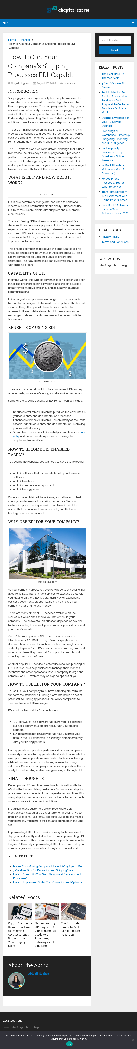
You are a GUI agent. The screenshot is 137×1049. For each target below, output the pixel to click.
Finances (69, 83)
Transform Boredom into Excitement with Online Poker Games (114, 196)
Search (115, 50)
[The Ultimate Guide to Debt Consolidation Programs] (73, 911)
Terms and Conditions (115, 242)
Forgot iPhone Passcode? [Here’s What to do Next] (113, 182)
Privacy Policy (110, 236)
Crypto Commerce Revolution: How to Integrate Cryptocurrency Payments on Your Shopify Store (20, 934)
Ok (69, 1044)
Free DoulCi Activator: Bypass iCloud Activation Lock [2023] (115, 209)
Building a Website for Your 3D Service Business (115, 121)
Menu (7, 23)
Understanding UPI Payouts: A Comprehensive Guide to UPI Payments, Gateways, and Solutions (45, 934)
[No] (132, 1040)
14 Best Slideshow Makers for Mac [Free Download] (115, 169)
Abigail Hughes (20, 83)
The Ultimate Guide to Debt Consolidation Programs (70, 928)
